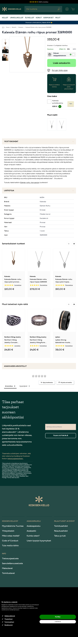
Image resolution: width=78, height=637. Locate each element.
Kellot (5, 18)
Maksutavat (7, 568)
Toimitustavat (8, 573)
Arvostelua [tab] (9, 386)
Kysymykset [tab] (23, 386)
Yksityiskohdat (11, 141)
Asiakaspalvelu (33, 526)
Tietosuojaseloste (10, 558)
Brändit (14, 27)
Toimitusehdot (61, 526)
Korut (39, 18)
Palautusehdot (61, 531)
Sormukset (48, 18)
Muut (57, 18)
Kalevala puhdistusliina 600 (57, 102)
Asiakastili (31, 531)
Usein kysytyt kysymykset (39, 541)
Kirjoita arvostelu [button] (66, 382)
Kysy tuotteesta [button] (48, 382)
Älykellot (29, 18)
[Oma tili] (67, 9)
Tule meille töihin (10, 545)
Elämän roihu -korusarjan (29, 182)
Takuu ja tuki (60, 536)
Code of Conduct (10, 541)
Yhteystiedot (8, 531)
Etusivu (3, 27)
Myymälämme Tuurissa (12, 526)
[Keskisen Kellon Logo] (11, 9)
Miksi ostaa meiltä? (11, 536)
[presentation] (48, 53)
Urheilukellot (16, 18)
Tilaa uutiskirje (60, 435)
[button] (74, 244)
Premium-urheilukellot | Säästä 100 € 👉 (39, 22)
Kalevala (20, 27)
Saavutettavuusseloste (12, 563)
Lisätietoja (9, 191)
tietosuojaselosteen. (15, 459)
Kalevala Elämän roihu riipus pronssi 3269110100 (38, 27)
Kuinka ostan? (33, 536)
